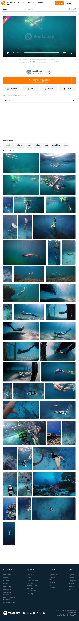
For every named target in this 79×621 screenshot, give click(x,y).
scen (66, 144)
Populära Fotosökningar (31, 588)
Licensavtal (30, 574)
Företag (6, 583)
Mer (8, 4)
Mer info (7, 99)
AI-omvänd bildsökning (7, 592)
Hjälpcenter (52, 574)
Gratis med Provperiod (39, 81)
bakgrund (19, 144)
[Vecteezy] (3, 3)
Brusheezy (6, 574)
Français (70, 586)
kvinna (38, 144)
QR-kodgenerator (9, 601)
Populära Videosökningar (31, 593)
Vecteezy (6, 577)
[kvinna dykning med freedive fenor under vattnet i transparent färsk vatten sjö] (29, 273)
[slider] (41, 52)
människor (56, 144)
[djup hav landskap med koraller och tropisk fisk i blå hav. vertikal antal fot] (54, 432)
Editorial (40, 2)
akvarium (8, 144)
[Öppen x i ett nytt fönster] (40, 612)
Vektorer (10, 2)
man (29, 144)
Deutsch (70, 583)
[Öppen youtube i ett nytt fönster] (44, 612)
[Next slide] (71, 144)
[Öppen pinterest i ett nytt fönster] (34, 612)
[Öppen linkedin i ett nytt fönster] (30, 612)
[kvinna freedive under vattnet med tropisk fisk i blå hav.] (7, 311)
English (69, 574)
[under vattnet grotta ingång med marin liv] (54, 483)
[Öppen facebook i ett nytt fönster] (24, 612)
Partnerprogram (32, 580)
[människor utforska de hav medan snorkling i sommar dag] (61, 204)
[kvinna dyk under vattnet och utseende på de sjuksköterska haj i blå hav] (25, 483)
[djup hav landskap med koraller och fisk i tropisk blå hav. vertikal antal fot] (9, 508)
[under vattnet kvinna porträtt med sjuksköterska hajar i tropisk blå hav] (10, 483)
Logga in (68, 3)
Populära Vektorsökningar (32, 583)
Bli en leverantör (52, 585)
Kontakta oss (51, 577)
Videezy (6, 580)
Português (70, 580)
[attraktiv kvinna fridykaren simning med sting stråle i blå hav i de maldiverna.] (58, 409)
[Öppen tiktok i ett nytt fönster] (37, 612)
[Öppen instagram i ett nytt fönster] (27, 612)
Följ (49, 73)
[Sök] (69, 9)
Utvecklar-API (7, 589)
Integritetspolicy (69, 613)
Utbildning (7, 586)
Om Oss (51, 581)
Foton (20, 2)
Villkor (60, 613)
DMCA (28, 577)
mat (46, 144)
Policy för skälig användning (63, 615)
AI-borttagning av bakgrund (9, 597)
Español (70, 577)
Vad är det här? (22, 95)
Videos (29, 2)
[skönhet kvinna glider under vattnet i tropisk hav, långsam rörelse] (10, 458)
